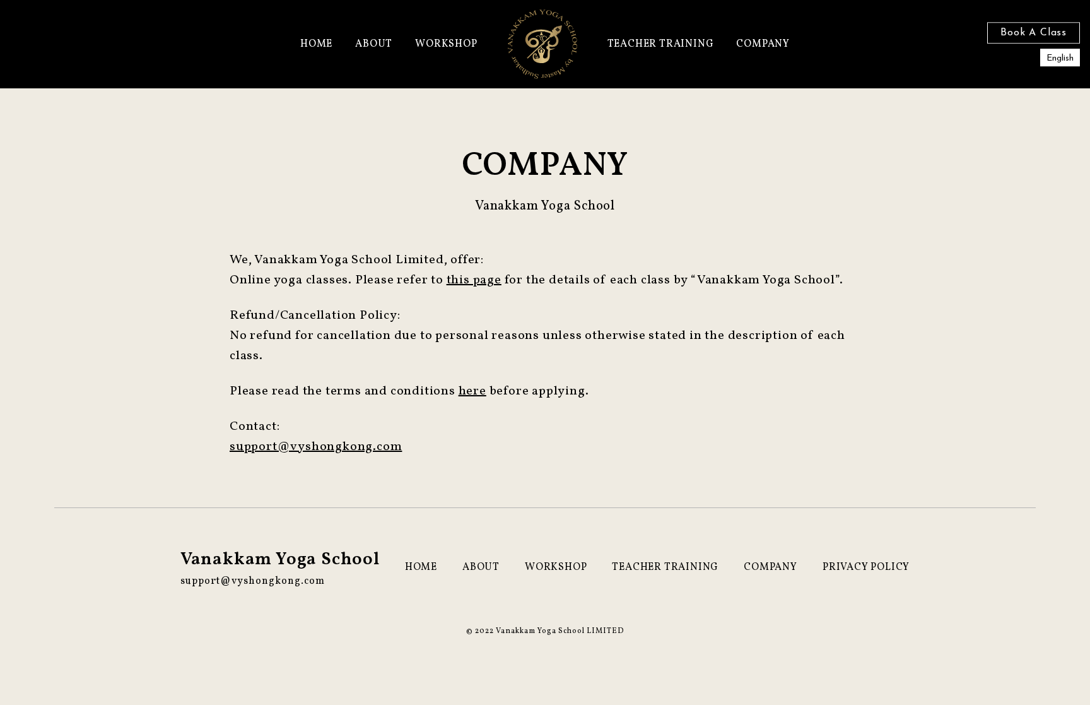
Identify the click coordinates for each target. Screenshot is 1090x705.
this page (474, 280)
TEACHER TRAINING (660, 44)
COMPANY (763, 44)
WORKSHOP (446, 44)
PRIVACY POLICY (866, 567)
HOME (316, 44)
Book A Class (1033, 33)
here (472, 391)
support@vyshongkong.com (316, 447)
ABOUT (373, 44)
